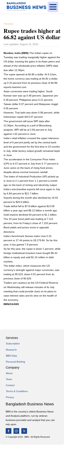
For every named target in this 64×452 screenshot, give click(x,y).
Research (11, 349)
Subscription (13, 343)
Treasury (9, 23)
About (9, 373)
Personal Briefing (15, 361)
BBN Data (11, 355)
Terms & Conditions (17, 391)
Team (9, 379)
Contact (10, 385)
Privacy (10, 397)
